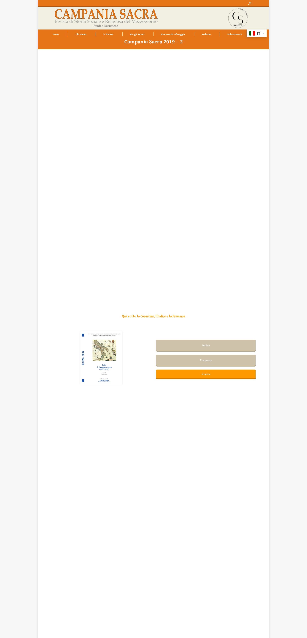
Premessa (206, 360)
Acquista (206, 374)
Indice (206, 345)
